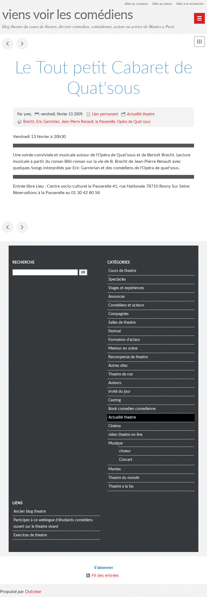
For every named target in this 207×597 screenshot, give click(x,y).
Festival (114, 331)
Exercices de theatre (30, 535)
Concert (125, 460)
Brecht (28, 122)
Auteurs (114, 383)
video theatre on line (125, 435)
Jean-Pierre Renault (77, 122)
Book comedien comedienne (132, 409)
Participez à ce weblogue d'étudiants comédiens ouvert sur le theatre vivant (53, 523)
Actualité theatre (140, 114)
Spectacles (117, 279)
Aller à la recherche (189, 3)
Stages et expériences (126, 288)
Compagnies (118, 314)
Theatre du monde (123, 478)
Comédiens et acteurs (126, 305)
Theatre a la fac (121, 486)
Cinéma (114, 426)
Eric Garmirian (48, 122)
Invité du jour (119, 392)
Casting (114, 400)
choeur (125, 451)
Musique (115, 443)
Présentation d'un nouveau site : (7, 43)
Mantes (114, 469)
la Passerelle (105, 122)
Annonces (116, 297)
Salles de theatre (122, 323)
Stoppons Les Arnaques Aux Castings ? (22, 43)
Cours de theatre (122, 271)
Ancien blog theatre (29, 511)
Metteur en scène (122, 348)
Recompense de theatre (128, 357)
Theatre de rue (120, 374)
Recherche (23, 262)
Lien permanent (105, 114)
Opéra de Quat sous (133, 122)
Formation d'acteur (124, 340)
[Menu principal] (199, 18)
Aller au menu (162, 3)
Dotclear (33, 591)
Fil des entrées (105, 575)
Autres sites (117, 366)
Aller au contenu (136, 3)
